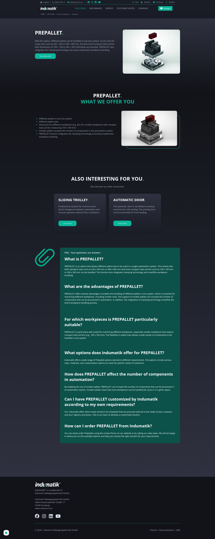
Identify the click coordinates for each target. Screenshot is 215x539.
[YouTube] (99, 2)
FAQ (137, 2)
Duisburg (45, 505)
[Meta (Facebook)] (88, 2)
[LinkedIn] (96, 2)
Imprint (153, 530)
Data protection (166, 530)
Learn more (67, 223)
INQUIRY (147, 2)
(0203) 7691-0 (60, 2)
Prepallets (75, 14)
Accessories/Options (63, 14)
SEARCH (171, 2)
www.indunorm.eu (44, 508)
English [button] (46, 2)
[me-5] (37, 516)
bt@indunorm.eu (76, 2)
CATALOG (160, 2)
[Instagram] (92, 2)
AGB (178, 530)
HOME (43, 14)
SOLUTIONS (51, 14)
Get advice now (45, 56)
